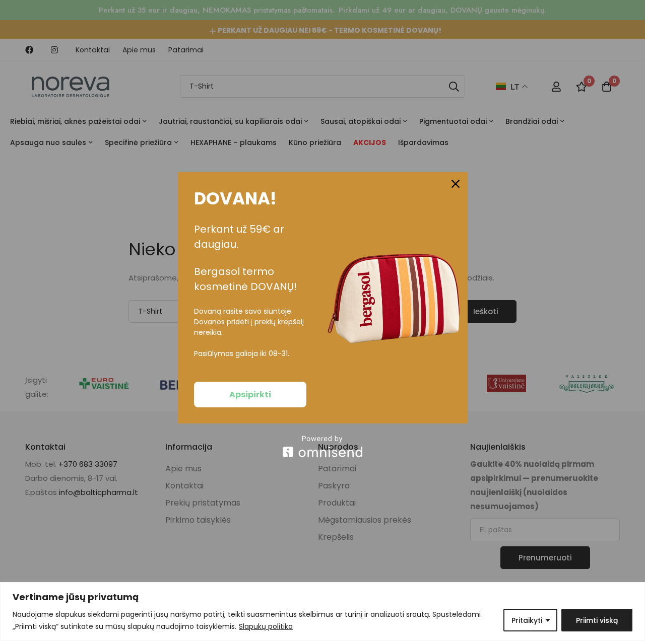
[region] (322, 611)
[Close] (455, 184)
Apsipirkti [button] (250, 394)
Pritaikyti (526, 620)
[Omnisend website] (323, 446)
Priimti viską (597, 620)
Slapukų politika (266, 626)
